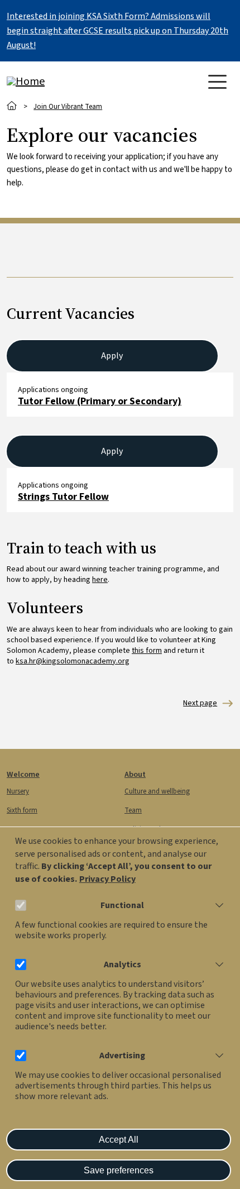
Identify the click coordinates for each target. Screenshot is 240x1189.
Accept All (118, 1139)
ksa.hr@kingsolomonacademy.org (72, 661)
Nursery (18, 791)
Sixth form (22, 810)
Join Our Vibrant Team (67, 107)
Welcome (23, 774)
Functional (122, 905)
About (135, 774)
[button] (217, 905)
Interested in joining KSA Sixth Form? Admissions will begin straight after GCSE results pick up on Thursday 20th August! (117, 30)
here (100, 579)
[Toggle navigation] (217, 82)
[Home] (51, 81)
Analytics (122, 964)
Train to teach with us (200, 703)
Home (12, 105)
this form (147, 650)
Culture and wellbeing (157, 791)
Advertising (122, 1055)
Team (133, 810)
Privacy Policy (107, 879)
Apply (112, 356)
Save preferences (118, 1170)
